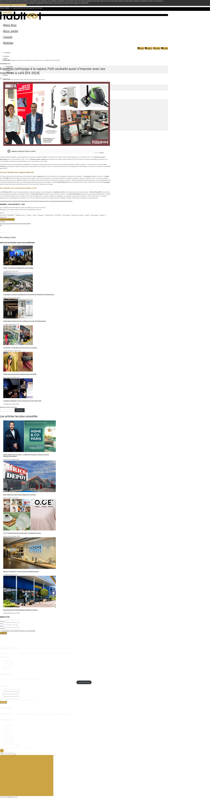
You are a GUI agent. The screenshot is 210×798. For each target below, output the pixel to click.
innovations (47, 714)
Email (1, 213)
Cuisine (7, 37)
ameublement (13, 714)
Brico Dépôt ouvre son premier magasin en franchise (19, 494)
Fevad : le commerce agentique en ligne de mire (18, 268)
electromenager (40, 714)
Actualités (6, 56)
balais (15, 201)
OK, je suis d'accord (5, 5)
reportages (59, 201)
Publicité (5, 21)
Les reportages (7, 729)
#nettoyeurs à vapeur (77, 215)
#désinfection (49, 215)
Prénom (2, 621)
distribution (21, 714)
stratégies (68, 714)
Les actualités (7, 727)
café (18, 201)
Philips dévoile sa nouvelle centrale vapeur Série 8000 (19, 374)
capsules (22, 201)
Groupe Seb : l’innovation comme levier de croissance (20, 347)
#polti (87, 215)
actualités (3, 201)
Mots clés (2, 215)
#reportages (94, 215)
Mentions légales (8, 29)
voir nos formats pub (84, 682)
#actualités (10, 215)
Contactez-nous (7, 740)
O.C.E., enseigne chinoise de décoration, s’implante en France (22, 533)
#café (34, 215)
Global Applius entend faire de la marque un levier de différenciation (24, 321)
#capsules (41, 215)
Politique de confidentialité (11, 744)
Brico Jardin (10, 31)
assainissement (10, 201)
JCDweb (30, 748)
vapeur (65, 201)
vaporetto (69, 201)
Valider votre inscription (7, 219)
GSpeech (102, 152)
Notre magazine (7, 725)
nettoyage (39, 201)
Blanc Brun (9, 25)
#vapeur (102, 215)
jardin (53, 714)
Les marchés (6, 64)
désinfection (28, 201)
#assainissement (20, 215)
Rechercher (19, 410)
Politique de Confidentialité (18, 5)
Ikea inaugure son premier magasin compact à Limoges (20, 610)
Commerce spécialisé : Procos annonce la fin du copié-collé (22, 401)
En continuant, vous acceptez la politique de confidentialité (18, 631)
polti (55, 201)
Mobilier (8, 42)
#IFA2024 (58, 215)
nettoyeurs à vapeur (48, 201)
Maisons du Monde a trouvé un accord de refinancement (21, 571)
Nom (1, 623)
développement (30, 714)
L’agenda (5, 733)
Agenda (5, 75)
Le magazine (6, 52)
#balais (29, 215)
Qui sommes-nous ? (8, 738)
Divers (6, 669)
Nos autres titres (8, 737)
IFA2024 (33, 201)
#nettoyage (65, 215)
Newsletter (6, 735)
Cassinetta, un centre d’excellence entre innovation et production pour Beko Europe (28, 294)
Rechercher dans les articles (8, 407)
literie (56, 714)
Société (2, 628)
